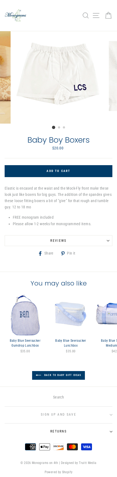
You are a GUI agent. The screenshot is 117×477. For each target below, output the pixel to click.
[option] (58, 77)
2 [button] (59, 127)
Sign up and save (58, 414)
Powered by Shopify (59, 472)
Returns (58, 431)
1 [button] (53, 127)
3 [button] (64, 127)
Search (58, 397)
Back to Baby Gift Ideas (62, 375)
